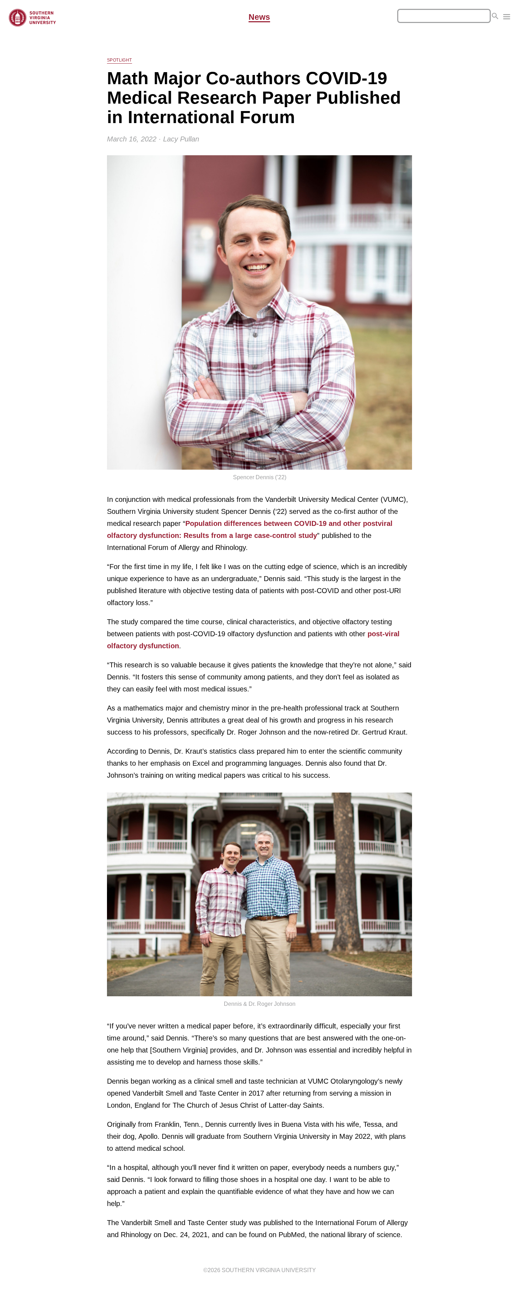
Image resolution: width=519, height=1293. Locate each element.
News (259, 17)
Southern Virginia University (269, 1270)
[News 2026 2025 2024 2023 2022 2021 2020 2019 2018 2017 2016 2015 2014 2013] (506, 18)
